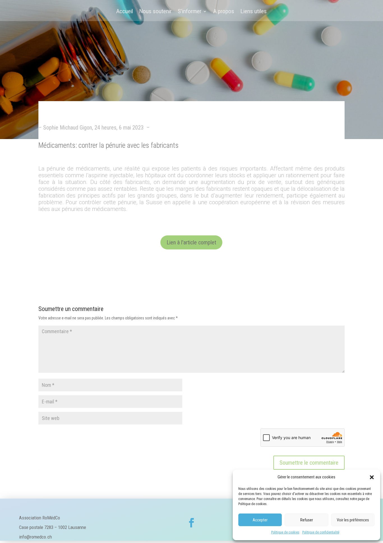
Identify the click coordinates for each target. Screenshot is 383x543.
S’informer (189, 12)
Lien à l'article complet (191, 242)
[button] (372, 477)
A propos (223, 12)
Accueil (124, 12)
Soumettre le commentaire (309, 462)
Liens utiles (253, 12)
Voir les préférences (353, 519)
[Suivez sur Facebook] (191, 523)
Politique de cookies (285, 532)
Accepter (260, 519)
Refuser (306, 519)
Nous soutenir (155, 12)
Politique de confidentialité (320, 532)
